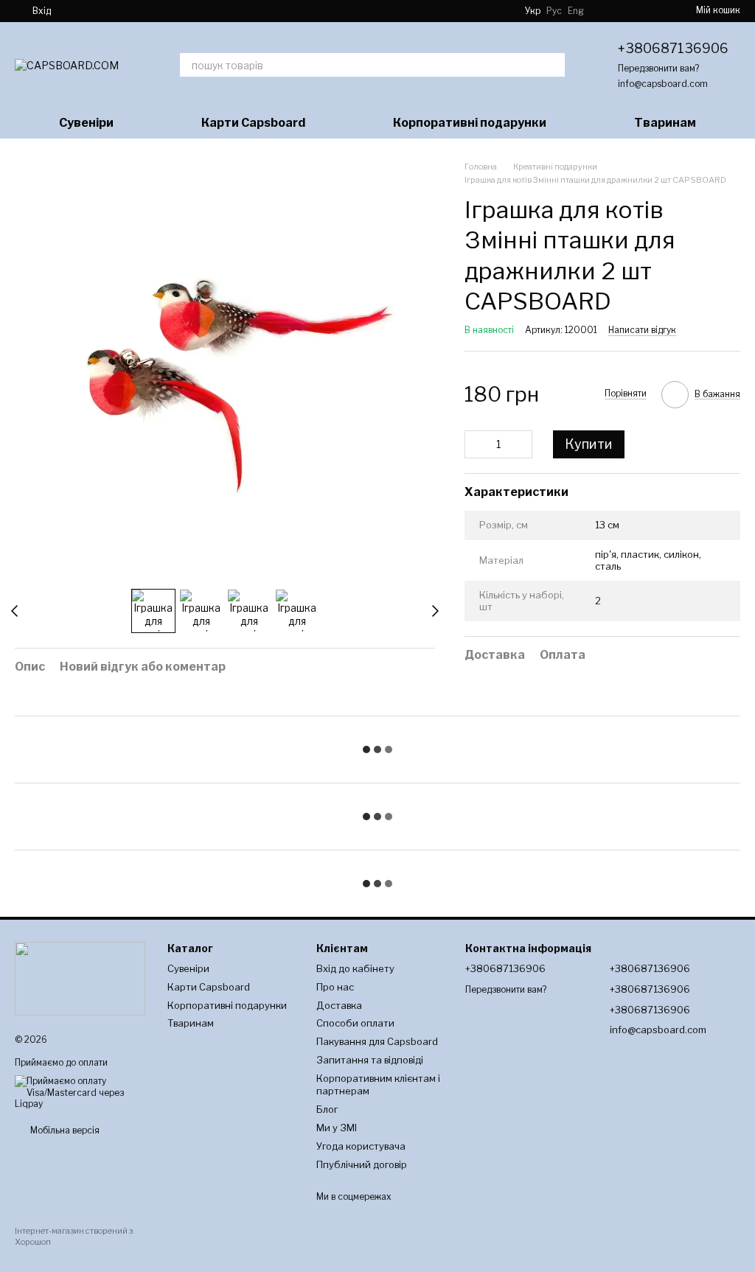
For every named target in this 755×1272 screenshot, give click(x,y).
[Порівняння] (613, 11)
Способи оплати (355, 1023)
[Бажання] (649, 11)
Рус (554, 11)
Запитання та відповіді (369, 1060)
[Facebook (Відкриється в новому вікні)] (98, 11)
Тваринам (665, 123)
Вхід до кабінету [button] (355, 968)
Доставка (339, 1005)
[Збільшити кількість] (521, 444)
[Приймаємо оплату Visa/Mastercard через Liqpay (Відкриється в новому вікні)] (80, 1091)
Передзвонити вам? (658, 68)
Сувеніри (86, 123)
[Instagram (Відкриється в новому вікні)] (80, 11)
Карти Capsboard (253, 123)
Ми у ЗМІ (336, 1127)
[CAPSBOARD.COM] (80, 977)
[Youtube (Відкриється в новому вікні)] (116, 11)
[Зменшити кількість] (475, 444)
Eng (576, 11)
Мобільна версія (64, 1130)
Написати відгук (642, 329)
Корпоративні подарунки (469, 123)
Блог (327, 1109)
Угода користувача (361, 1146)
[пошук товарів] (553, 65)
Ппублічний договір (361, 1164)
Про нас (335, 987)
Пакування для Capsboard (377, 1041)
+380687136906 (673, 48)
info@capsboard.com (663, 83)
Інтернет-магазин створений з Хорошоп (74, 1236)
